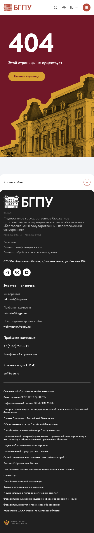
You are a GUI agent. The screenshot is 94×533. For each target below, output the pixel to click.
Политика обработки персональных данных (30, 252)
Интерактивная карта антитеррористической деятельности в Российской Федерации (45, 410)
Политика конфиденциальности (22, 247)
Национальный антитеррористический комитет (30, 492)
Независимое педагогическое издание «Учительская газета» (38, 469)
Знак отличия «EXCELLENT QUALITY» (24, 397)
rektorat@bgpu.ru (15, 299)
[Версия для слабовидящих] (64, 7)
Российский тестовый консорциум (22, 480)
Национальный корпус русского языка (25, 451)
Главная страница (26, 76)
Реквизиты (9, 242)
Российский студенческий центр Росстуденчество (31, 430)
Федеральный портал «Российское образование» (32, 504)
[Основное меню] (87, 7)
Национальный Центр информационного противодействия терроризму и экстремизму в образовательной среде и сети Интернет (44, 437)
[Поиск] (56, 7)
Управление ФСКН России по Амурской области (31, 510)
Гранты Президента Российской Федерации (28, 418)
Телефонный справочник (20, 354)
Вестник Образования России (20, 463)
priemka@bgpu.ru (15, 313)
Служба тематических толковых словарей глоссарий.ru (35, 457)
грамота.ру (10, 474)
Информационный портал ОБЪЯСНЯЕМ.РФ (28, 403)
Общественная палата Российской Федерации (30, 424)
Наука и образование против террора (25, 445)
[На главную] (17, 7)
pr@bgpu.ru (11, 373)
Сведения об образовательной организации (28, 391)
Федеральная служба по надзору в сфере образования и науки (40, 498)
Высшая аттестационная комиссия (23, 486)
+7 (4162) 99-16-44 (16, 346)
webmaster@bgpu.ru (17, 326)
